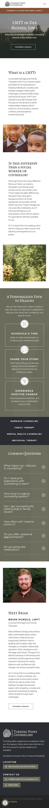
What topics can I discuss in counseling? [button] (20, 467)
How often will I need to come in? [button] (19, 523)
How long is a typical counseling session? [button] (17, 495)
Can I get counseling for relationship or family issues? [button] (19, 509)
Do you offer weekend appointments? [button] (18, 536)
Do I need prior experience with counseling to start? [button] (16, 481)
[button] (5, 802)
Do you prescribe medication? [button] (15, 548)
